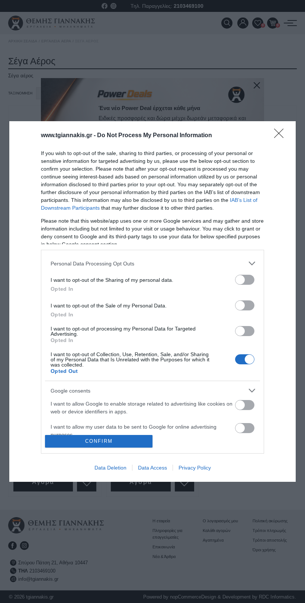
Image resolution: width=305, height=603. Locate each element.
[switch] (244, 280)
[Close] (281, 136)
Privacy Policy (195, 468)
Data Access (152, 468)
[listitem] (152, 263)
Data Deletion (110, 468)
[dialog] (152, 301)
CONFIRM (99, 441)
